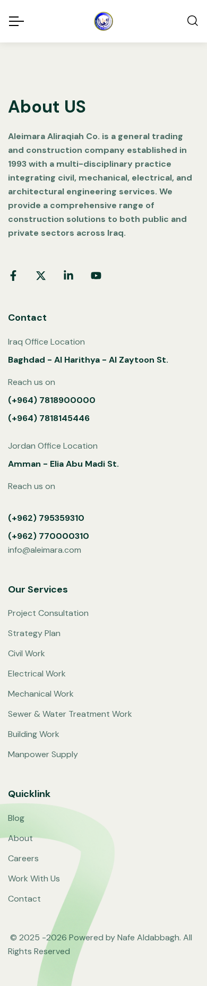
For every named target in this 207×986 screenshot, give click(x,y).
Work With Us (34, 878)
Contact (24, 898)
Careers (23, 858)
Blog (16, 818)
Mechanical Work (41, 693)
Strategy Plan (34, 633)
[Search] (192, 21)
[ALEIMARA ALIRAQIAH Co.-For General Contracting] (103, 21)
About (20, 838)
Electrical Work (37, 673)
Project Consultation (48, 613)
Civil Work (26, 653)
